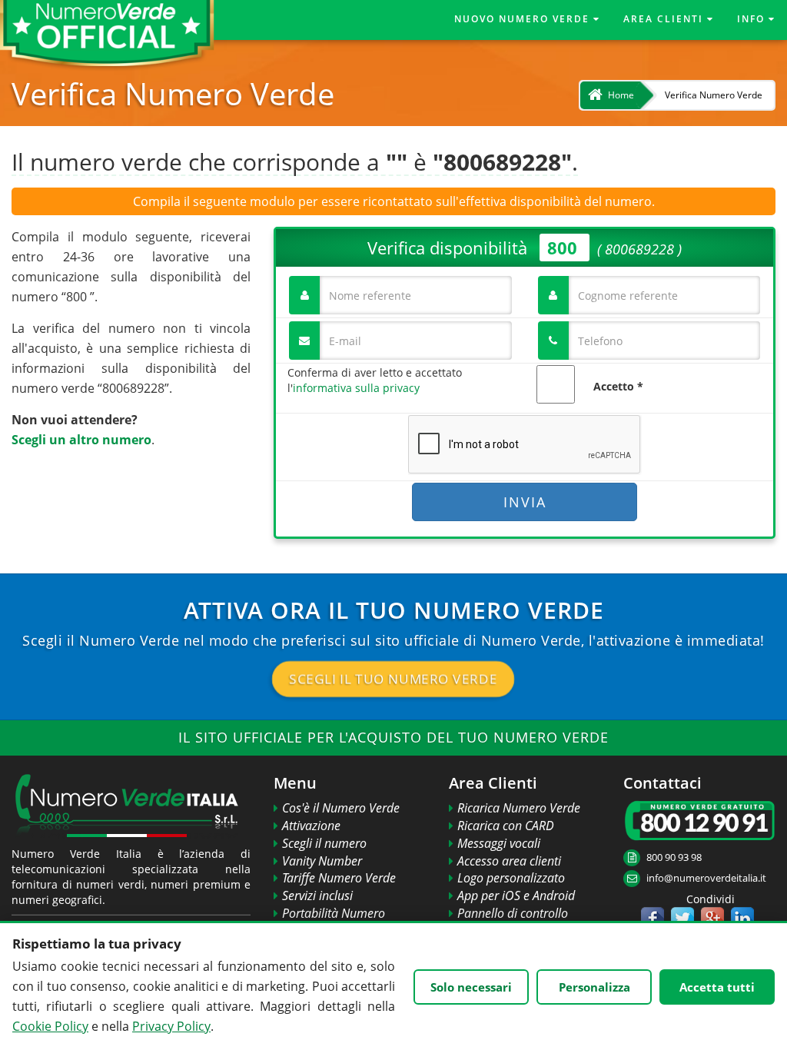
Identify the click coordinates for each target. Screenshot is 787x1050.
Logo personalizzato (511, 877)
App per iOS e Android (516, 895)
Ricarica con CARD (505, 825)
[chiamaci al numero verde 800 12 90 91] (699, 820)
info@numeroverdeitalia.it (706, 878)
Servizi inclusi (317, 895)
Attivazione (311, 825)
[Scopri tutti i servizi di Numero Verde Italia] (131, 807)
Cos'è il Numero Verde (341, 807)
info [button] (753, 18)
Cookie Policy (50, 1026)
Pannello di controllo (512, 913)
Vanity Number (322, 860)
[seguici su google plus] (712, 919)
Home (621, 94)
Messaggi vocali (498, 843)
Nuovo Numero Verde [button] (523, 18)
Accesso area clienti (509, 860)
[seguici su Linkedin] (742, 919)
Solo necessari (471, 987)
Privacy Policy (171, 1026)
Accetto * (618, 386)
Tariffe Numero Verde (339, 877)
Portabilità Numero (333, 913)
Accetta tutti (717, 987)
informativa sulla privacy (356, 387)
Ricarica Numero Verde (518, 807)
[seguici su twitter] (682, 919)
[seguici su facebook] (652, 919)
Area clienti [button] (665, 18)
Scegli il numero (324, 843)
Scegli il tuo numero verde (393, 678)
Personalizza (594, 987)
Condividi (697, 899)
